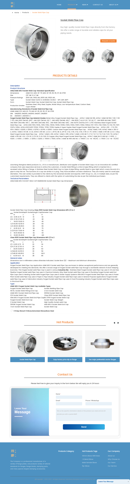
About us (113, 5)
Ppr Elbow (85, 466)
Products (72, 5)
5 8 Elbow (28, 311)
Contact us (98, 5)
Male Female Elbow (89, 462)
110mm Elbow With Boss (91, 456)
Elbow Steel (49, 311)
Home (59, 5)
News (84, 5)
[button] (114, 323)
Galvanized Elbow (38, 311)
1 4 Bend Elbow (87, 459)
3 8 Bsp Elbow (19, 311)
